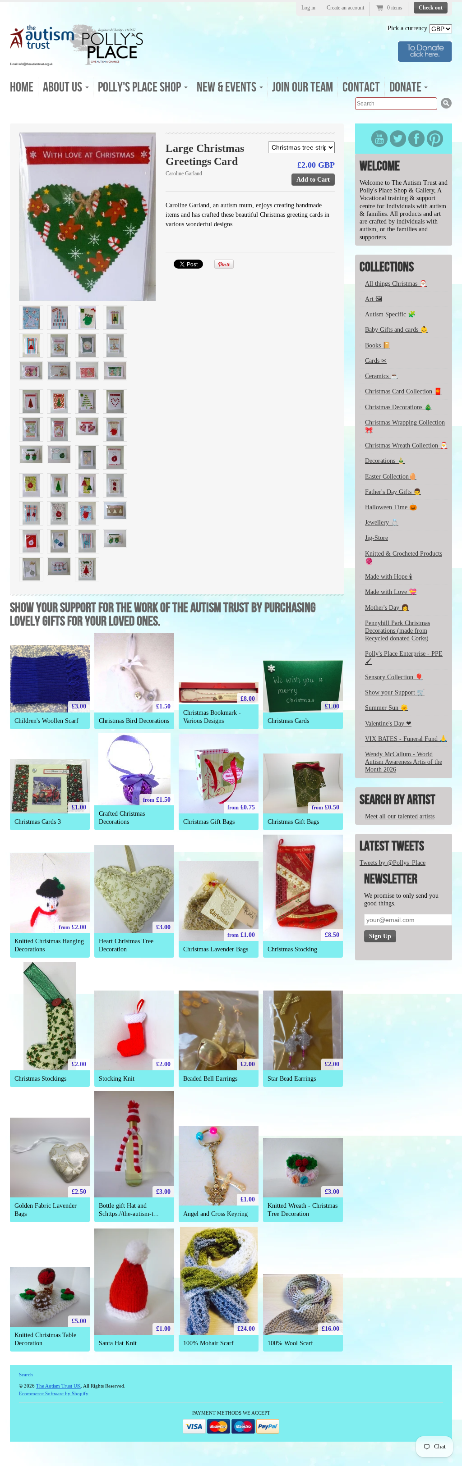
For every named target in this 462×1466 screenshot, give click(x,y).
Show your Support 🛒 (395, 692)
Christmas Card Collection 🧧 (403, 391)
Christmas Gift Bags (209, 821)
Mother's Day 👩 (387, 607)
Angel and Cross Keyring (215, 1213)
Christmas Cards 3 (37, 821)
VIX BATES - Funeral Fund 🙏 (406, 738)
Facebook (416, 138)
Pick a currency (408, 28)
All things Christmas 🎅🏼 (396, 283)
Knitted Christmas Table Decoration (45, 1339)
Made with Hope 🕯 (388, 576)
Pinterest (435, 138)
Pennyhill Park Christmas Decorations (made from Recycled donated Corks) (397, 631)
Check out (431, 8)
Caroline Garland (184, 173)
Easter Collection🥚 (390, 476)
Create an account (345, 8)
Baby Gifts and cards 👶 (396, 329)
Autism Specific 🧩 (390, 314)
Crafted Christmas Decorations (122, 817)
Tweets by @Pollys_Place (392, 862)
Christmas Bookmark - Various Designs (212, 716)
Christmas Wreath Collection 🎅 (406, 445)
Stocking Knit (116, 1078)
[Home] (76, 63)
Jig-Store (376, 537)
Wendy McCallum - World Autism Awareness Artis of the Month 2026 (403, 762)
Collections (387, 267)
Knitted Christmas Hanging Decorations (49, 945)
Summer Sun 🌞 (386, 707)
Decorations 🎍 (385, 460)
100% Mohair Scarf (208, 1343)
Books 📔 (377, 345)
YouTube (379, 138)
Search (26, 1374)
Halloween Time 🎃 (391, 507)
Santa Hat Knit (118, 1343)
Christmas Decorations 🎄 (398, 407)
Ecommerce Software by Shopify (53, 1393)
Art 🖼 (373, 299)
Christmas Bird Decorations (134, 720)
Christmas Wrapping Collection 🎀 (405, 426)
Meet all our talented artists (399, 816)
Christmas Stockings (40, 1078)
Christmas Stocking (292, 949)
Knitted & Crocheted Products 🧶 (403, 557)
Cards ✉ (376, 360)
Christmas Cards (288, 720)
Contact (361, 87)
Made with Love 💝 (390, 592)
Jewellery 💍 (381, 522)
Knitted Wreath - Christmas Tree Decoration (302, 1209)
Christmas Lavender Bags (215, 949)
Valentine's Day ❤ (388, 723)
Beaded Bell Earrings (210, 1078)
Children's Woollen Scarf (46, 720)
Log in (308, 8)
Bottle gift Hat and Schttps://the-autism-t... (129, 1209)
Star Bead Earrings (292, 1078)
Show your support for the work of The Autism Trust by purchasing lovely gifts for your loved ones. (163, 615)
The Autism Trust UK (58, 1385)
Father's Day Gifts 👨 (393, 492)
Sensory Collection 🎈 (394, 677)
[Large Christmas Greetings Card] (87, 216)
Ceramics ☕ (381, 376)
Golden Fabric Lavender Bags (45, 1209)
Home (21, 87)
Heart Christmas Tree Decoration (126, 945)
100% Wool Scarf (290, 1343)
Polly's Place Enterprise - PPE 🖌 (404, 657)
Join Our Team (302, 87)
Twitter (398, 138)
